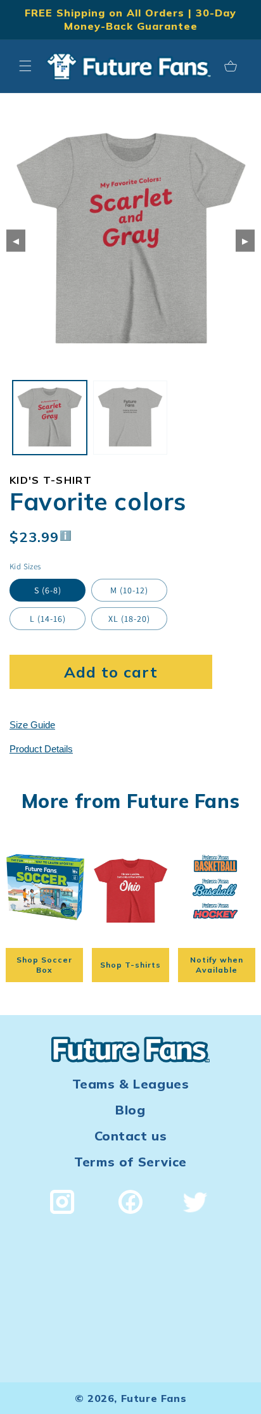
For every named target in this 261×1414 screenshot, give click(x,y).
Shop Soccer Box (44, 965)
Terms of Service (130, 1162)
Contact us (130, 1136)
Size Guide (32, 724)
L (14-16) (48, 618)
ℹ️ (66, 535)
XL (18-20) (129, 618)
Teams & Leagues (130, 1084)
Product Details (41, 748)
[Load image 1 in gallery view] (50, 418)
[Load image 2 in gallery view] (130, 418)
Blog (130, 1110)
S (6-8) (47, 590)
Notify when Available (216, 965)
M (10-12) (129, 590)
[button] (25, 66)
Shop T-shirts (130, 964)
